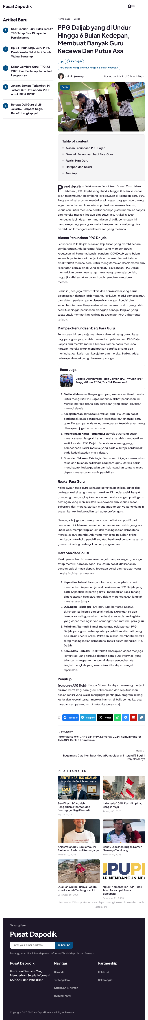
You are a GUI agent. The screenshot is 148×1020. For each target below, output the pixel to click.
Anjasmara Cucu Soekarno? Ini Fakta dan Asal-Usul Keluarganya (78, 848)
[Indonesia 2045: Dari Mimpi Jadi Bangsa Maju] (124, 798)
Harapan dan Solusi (79, 167)
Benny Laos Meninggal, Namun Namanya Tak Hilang (122, 848)
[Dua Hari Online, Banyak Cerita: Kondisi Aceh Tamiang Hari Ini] (79, 882)
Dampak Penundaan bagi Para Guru (89, 154)
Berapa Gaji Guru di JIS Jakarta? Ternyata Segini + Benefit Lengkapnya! (28, 109)
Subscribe (64, 945)
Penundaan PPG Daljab (72, 685)
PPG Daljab (75, 61)
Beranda (59, 972)
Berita (65, 87)
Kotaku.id (103, 972)
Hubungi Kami (62, 995)
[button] (141, 717)
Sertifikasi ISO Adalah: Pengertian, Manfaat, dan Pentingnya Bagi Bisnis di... (75, 807)
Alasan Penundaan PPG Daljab (85, 148)
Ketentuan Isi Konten (66, 988)
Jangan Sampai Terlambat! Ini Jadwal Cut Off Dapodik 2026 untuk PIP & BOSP (30, 90)
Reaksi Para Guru (77, 160)
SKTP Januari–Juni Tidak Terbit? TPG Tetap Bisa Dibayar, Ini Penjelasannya (32, 33)
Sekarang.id (105, 980)
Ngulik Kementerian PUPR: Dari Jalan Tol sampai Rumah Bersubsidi (122, 890)
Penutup (71, 173)
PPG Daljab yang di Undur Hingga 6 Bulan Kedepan (89, 67)
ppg (62, 61)
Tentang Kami (62, 980)
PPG (75, 244)
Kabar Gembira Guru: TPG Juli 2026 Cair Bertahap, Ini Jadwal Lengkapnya (31, 71)
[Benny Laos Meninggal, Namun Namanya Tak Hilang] (124, 842)
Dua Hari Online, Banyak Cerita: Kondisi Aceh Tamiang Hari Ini (77, 888)
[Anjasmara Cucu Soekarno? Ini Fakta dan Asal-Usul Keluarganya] (79, 842)
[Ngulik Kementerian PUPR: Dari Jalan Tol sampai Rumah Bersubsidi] (124, 882)
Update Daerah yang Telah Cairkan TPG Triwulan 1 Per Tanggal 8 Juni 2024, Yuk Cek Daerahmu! (109, 380)
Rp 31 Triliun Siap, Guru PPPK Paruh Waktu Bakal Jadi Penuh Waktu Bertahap (31, 52)
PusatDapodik (17, 6)
